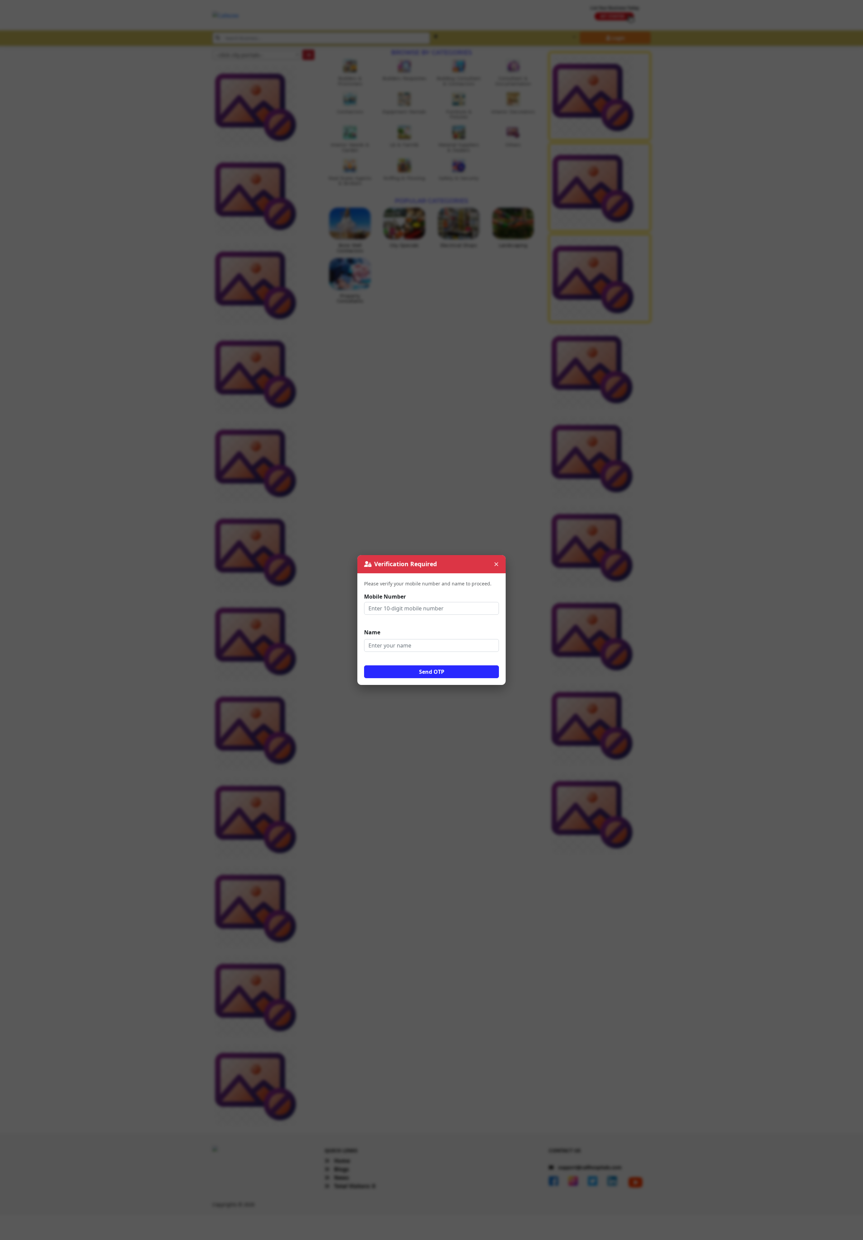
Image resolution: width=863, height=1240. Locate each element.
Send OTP (431, 671)
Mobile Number (385, 596)
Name (372, 632)
